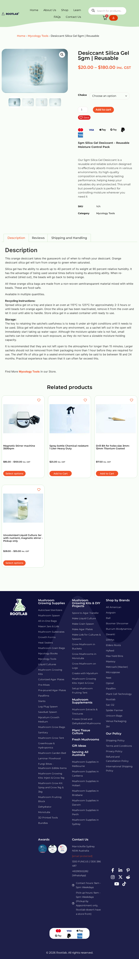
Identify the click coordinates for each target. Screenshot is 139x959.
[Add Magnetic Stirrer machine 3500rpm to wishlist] (39, 400)
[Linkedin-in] (120, 870)
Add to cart (103, 109)
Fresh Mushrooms (85, 739)
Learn (77, 10)
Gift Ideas (79, 745)
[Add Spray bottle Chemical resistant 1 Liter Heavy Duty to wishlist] (86, 400)
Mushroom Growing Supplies (51, 602)
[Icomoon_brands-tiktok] (124, 883)
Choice (82, 95)
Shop (64, 10)
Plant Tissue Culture (81, 732)
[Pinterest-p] (128, 870)
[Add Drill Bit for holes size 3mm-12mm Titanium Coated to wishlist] (132, 400)
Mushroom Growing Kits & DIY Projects (86, 603)
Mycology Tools (38, 35)
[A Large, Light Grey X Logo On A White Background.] (120, 877)
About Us (49, 10)
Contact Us (73, 16)
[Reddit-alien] (128, 877)
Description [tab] (16, 238)
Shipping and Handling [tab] (69, 238)
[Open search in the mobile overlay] (107, 11)
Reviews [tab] (38, 238)
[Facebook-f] (112, 870)
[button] (62, 55)
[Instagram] (112, 877)
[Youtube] (116, 883)
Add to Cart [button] (61, 473)
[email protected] (82, 856)
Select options (14, 473)
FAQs (57, 16)
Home (34, 10)
